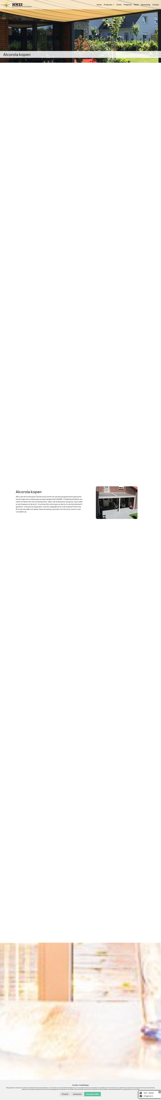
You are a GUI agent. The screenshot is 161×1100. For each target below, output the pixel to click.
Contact (155, 5)
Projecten (128, 5)
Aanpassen (77, 1094)
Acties (118, 5)
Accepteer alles (92, 1094)
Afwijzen (65, 1094)
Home (99, 5)
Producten (108, 5)
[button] (160, 1092)
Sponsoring (145, 5)
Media (136, 5)
